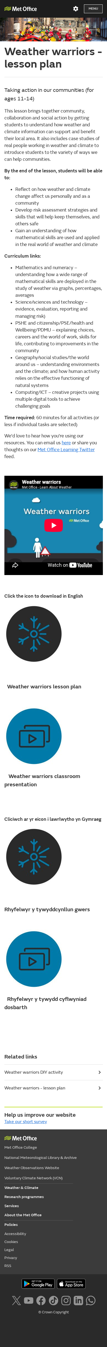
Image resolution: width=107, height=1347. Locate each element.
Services (11, 1206)
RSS (7, 1265)
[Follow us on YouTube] (28, 1300)
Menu (93, 9)
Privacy (10, 1257)
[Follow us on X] (16, 1300)
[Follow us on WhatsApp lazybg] (90, 1300)
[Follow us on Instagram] (66, 1300)
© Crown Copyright (53, 1312)
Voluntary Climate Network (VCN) (33, 1178)
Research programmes (24, 1196)
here (66, 443)
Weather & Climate (21, 1187)
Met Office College (20, 1147)
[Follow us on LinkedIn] (78, 1300)
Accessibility (15, 1233)
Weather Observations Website (31, 1168)
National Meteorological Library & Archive (40, 1157)
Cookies (11, 1241)
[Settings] (75, 8)
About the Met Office (23, 1215)
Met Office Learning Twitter (66, 450)
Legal (9, 1249)
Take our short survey (25, 1121)
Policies (11, 1224)
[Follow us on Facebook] (41, 1300)
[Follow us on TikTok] (53, 1300)
